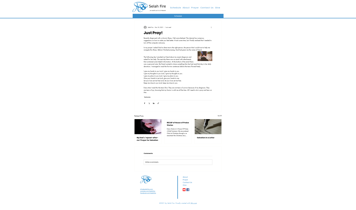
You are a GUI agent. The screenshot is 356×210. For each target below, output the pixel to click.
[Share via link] (158, 103)
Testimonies (147, 97)
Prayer (185, 180)
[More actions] (211, 27)
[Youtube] (184, 189)
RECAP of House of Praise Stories (178, 123)
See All (220, 116)
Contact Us (187, 182)
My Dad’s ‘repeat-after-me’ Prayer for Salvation (147, 138)
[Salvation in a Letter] (208, 126)
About (185, 177)
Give (184, 185)
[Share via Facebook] (144, 103)
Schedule (178, 16)
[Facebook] (187, 189)
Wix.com (193, 203)
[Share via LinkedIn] (154, 103)
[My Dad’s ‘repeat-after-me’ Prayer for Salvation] (148, 126)
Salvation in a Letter (205, 137)
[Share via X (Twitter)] (149, 103)
